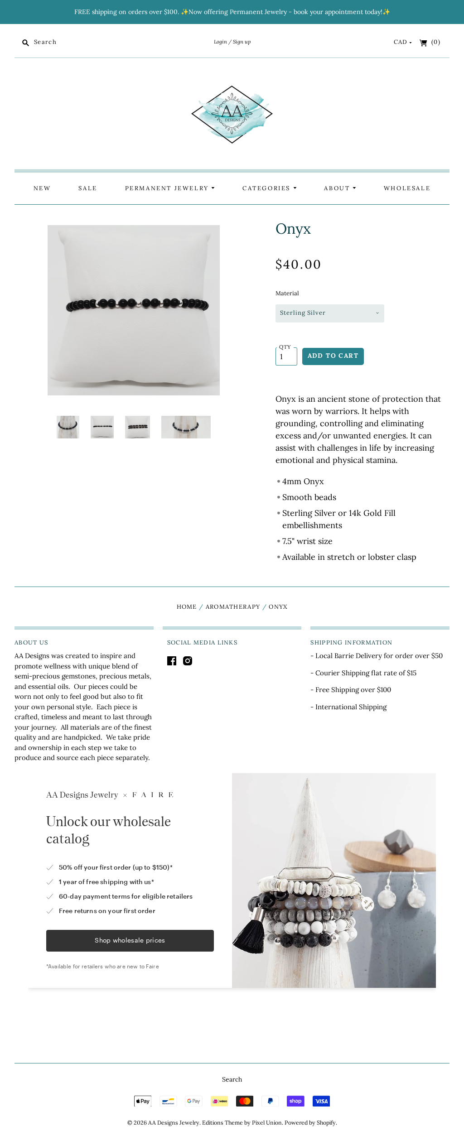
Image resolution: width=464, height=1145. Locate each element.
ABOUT (338, 188)
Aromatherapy (233, 607)
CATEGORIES (267, 188)
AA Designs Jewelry (173, 1122)
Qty (285, 346)
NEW (42, 188)
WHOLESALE (407, 188)
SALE (87, 188)
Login (220, 41)
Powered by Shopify (310, 1122)
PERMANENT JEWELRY (168, 188)
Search (232, 1079)
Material (287, 293)
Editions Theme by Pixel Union (242, 1122)
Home (187, 607)
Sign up (242, 41)
